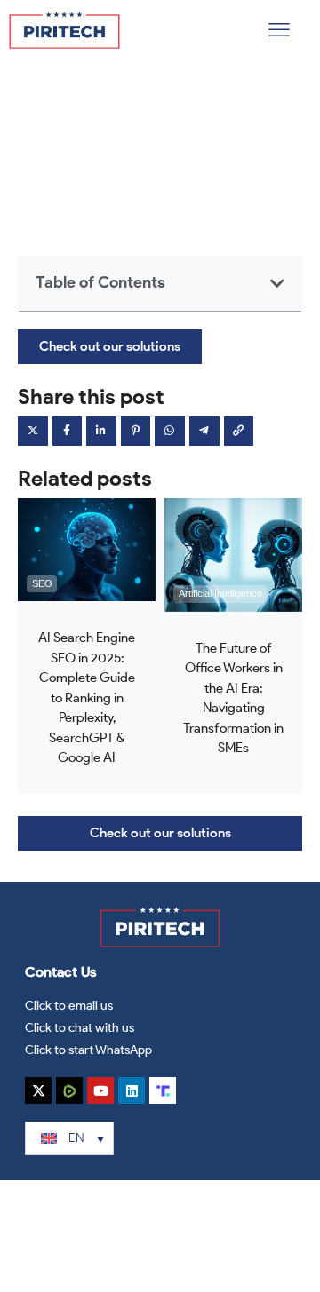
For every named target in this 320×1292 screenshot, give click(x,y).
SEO (42, 583)
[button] (279, 30)
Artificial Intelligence (220, 593)
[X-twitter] (38, 1090)
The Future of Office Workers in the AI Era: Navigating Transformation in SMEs (233, 698)
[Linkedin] (131, 1090)
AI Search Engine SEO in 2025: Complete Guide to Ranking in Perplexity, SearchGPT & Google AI (86, 697)
